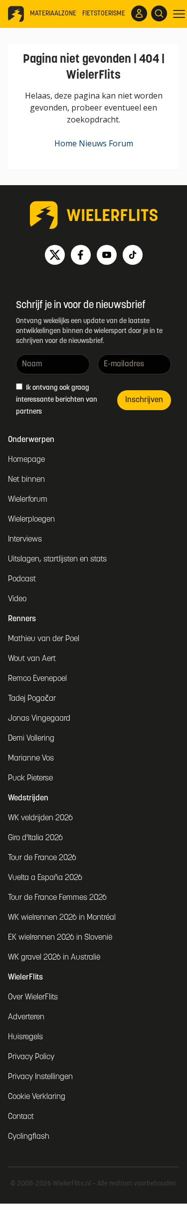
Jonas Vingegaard (39, 719)
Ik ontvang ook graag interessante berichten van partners (56, 400)
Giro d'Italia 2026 (35, 838)
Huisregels (25, 1037)
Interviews (25, 540)
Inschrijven (144, 400)
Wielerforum (27, 500)
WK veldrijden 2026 (40, 818)
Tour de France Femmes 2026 (57, 898)
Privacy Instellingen (40, 1077)
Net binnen (26, 480)
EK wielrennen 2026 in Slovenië (60, 938)
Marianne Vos (31, 759)
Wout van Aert (32, 659)
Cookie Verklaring (36, 1097)
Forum (121, 143)
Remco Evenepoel (37, 679)
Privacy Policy (31, 1057)
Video (17, 599)
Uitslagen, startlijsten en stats (57, 559)
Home (65, 143)
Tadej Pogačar (32, 699)
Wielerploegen (31, 520)
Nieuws (93, 143)
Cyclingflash (28, 1137)
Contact (21, 1117)
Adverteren (26, 1017)
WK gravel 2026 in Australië (54, 958)
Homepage (26, 460)
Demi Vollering (31, 739)
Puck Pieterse (30, 778)
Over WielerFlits (33, 997)
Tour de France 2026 (42, 858)
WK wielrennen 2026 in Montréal (62, 918)
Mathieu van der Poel (43, 639)
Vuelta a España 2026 (45, 878)
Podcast (22, 579)
